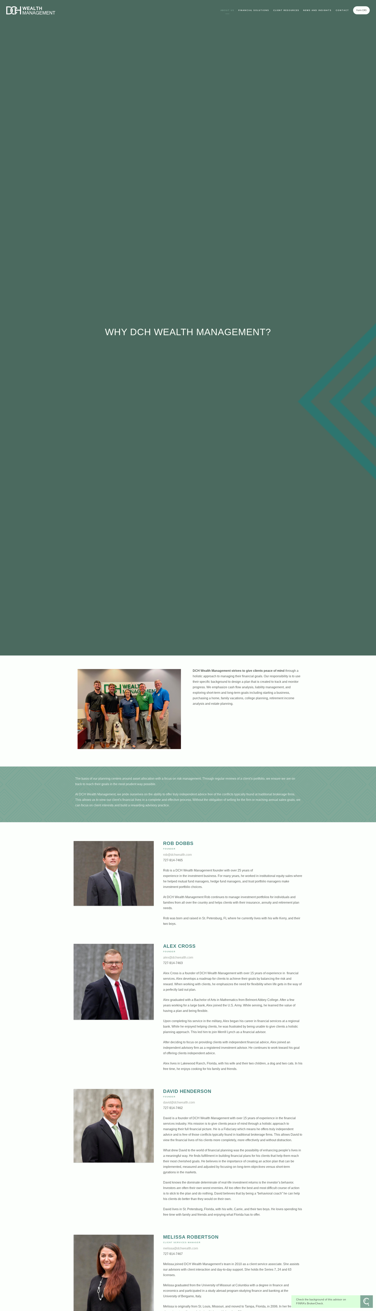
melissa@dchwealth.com (180, 1248)
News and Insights (317, 10)
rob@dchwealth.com (177, 854)
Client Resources (286, 10)
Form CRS (361, 10)
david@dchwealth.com (179, 1102)
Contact (342, 10)
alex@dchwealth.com (178, 957)
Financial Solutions (253, 10)
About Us (227, 10)
